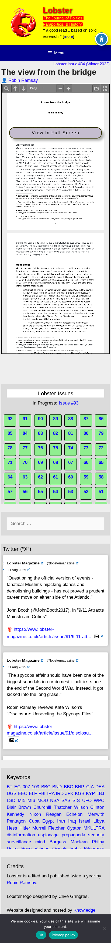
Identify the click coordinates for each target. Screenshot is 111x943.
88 (70, 418)
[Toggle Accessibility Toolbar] (101, 39)
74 (70, 447)
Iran (61, 821)
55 (40, 491)
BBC (45, 786)
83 (40, 433)
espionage (48, 834)
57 (10, 491)
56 (25, 491)
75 (55, 447)
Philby (98, 841)
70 (25, 462)
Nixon (35, 814)
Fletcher (56, 828)
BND (57, 786)
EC (17, 786)
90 (40, 418)
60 (70, 477)
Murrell (39, 828)
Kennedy (15, 814)
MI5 (21, 800)
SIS (76, 800)
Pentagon (16, 821)
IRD (60, 793)
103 (35, 786)
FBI (42, 793)
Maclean (79, 841)
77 (25, 447)
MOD (42, 800)
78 (10, 447)
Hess (12, 828)
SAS (65, 800)
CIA (89, 786)
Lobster (57, 10)
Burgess (58, 841)
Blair (11, 807)
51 (101, 491)
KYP (90, 793)
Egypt (48, 821)
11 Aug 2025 (17, 570)
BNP (79, 786)
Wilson (81, 807)
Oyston (74, 828)
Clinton (97, 807)
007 (26, 786)
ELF (33, 793)
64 (10, 477)
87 (86, 418)
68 (55, 462)
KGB (79, 793)
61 (55, 477)
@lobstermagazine (61, 563)
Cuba (34, 821)
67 (70, 462)
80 (86, 433)
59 (86, 477)
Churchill (42, 807)
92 (10, 418)
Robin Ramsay (23, 80)
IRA (50, 793)
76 (40, 447)
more (68, 36)
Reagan (53, 814)
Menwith (96, 814)
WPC (99, 800)
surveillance (19, 841)
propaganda (73, 834)
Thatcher (63, 807)
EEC (22, 793)
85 (10, 433)
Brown (24, 807)
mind (40, 841)
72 (101, 447)
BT (9, 786)
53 (70, 491)
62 (40, 477)
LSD (11, 800)
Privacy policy (63, 935)
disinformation (21, 834)
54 (55, 491)
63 (25, 477)
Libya (98, 821)
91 (25, 418)
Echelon (74, 814)
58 (101, 477)
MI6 (31, 800)
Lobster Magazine (23, 563)
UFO (87, 800)
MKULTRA (94, 828)
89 (55, 418)
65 (101, 462)
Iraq (72, 821)
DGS (11, 793)
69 (40, 462)
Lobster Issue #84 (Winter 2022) (81, 64)
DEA (99, 786)
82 (55, 433)
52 (86, 491)
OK (41, 935)
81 (70, 433)
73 (86, 447)
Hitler (24, 828)
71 (10, 462)
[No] (104, 928)
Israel (84, 821)
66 (86, 462)
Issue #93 (68, 403)
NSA (54, 800)
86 (101, 418)
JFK (69, 793)
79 (101, 433)
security (96, 834)
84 (25, 433)
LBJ (100, 793)
